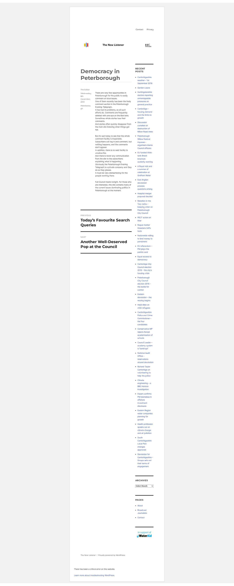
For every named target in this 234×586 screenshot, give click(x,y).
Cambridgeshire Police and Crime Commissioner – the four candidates (144, 318)
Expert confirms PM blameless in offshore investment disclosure (144, 400)
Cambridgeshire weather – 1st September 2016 (144, 80)
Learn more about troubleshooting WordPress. (94, 575)
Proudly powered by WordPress (111, 555)
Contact (139, 29)
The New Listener (88, 555)
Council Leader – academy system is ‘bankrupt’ (145, 345)
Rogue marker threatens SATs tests (144, 228)
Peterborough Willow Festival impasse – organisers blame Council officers (145, 142)
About (140, 505)
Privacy (150, 29)
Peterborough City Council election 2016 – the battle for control (144, 283)
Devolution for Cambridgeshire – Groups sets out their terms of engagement (145, 460)
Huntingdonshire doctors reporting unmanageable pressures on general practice (145, 98)
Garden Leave (143, 88)
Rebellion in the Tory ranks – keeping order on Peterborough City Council (145, 207)
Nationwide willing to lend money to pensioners (145, 238)
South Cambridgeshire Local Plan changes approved (144, 443)
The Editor (85, 89)
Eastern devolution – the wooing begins (144, 297)
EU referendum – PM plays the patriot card (144, 249)
